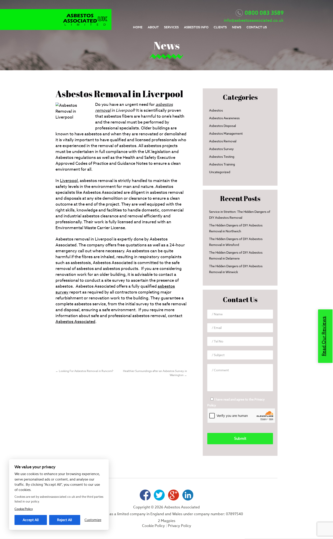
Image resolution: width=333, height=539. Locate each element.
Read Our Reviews (324, 336)
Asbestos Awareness (224, 118)
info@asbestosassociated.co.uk (254, 20)
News (236, 27)
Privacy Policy (179, 525)
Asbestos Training (222, 164)
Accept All (31, 520)
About (153, 27)
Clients (220, 27)
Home (137, 27)
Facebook (145, 495)
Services (171, 27)
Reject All (64, 520)
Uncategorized (219, 172)
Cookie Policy (153, 525)
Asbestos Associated (75, 321)
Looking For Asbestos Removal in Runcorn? (84, 371)
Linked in (187, 495)
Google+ (173, 495)
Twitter (159, 495)
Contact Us (256, 27)
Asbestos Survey (221, 149)
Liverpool (69, 180)
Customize (92, 520)
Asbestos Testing (221, 157)
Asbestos (216, 110)
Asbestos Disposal (222, 126)
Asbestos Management (226, 133)
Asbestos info (196, 27)
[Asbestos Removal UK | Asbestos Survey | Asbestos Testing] (85, 28)
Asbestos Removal (222, 141)
